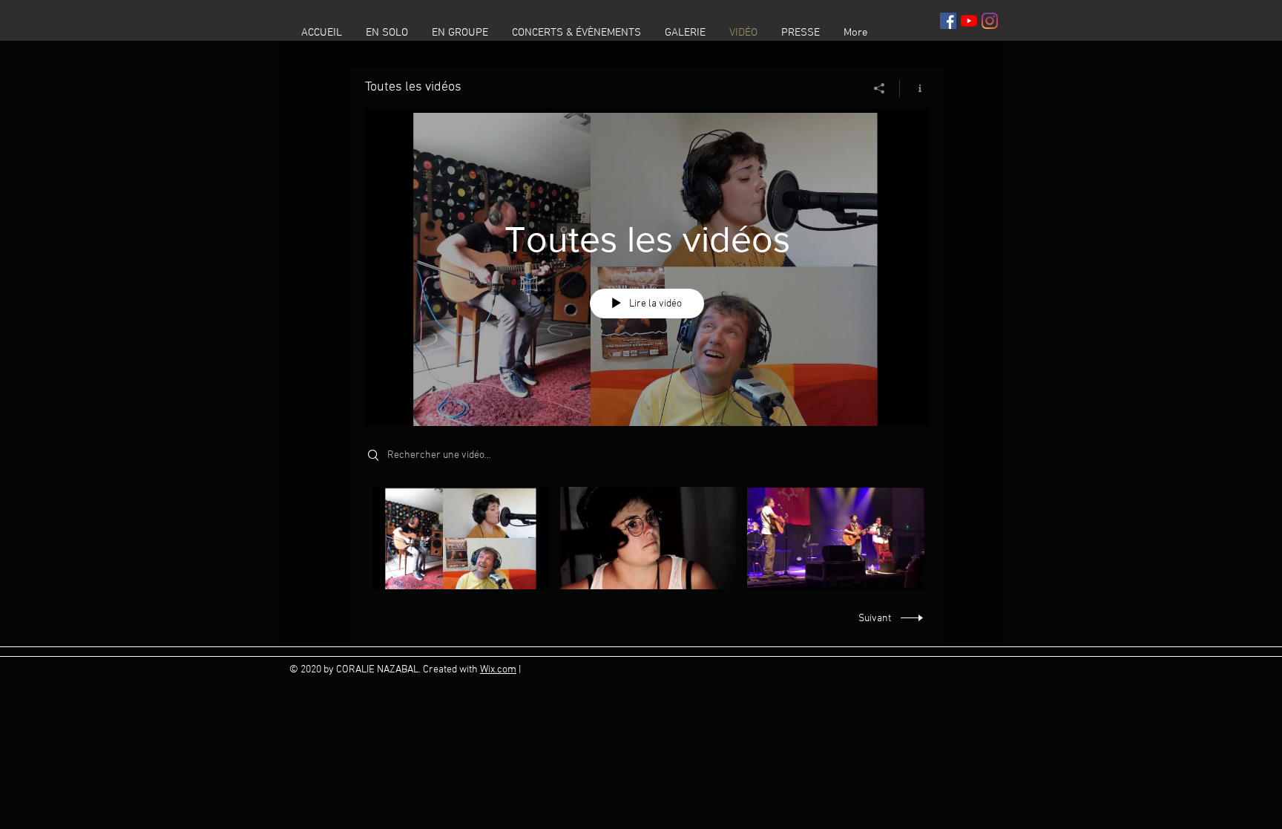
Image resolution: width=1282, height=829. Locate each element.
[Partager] (879, 88)
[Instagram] (990, 21)
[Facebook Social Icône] (948, 21)
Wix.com (498, 669)
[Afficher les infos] (914, 88)
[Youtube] (969, 21)
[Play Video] (461, 538)
